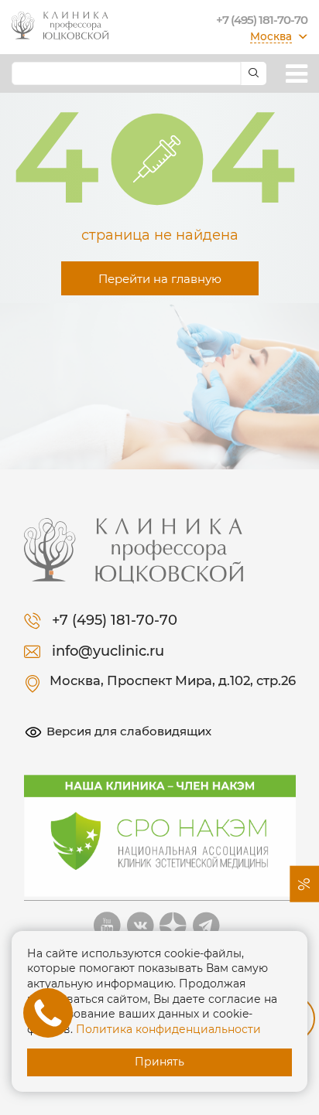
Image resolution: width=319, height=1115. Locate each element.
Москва (271, 36)
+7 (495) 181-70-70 (261, 19)
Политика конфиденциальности (168, 1029)
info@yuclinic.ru (108, 651)
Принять (159, 1062)
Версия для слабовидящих (128, 731)
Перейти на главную (159, 278)
